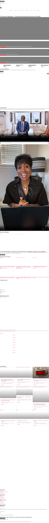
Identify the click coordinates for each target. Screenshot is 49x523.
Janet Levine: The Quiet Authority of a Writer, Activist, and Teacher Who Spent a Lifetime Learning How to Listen (8, 267)
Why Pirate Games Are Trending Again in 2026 (19, 336)
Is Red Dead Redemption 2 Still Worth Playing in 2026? (21, 341)
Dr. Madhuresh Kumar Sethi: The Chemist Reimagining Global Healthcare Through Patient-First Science (8, 277)
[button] (0, 28)
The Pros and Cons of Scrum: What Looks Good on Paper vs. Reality (8, 400)
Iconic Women (15, 10)
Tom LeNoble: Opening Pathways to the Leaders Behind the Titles (9, 54)
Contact (30, 10)
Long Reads (26, 10)
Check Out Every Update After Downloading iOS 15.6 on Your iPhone (32, 65)
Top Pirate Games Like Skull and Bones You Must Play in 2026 (21, 344)
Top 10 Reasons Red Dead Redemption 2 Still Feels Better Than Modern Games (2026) (25, 346)
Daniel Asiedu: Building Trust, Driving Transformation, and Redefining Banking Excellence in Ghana (40, 266)
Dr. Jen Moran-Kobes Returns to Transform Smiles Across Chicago (30, 363)
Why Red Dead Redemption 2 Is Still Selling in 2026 (5, 363)
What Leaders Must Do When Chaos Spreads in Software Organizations (40, 404)
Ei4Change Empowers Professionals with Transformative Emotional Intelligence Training (43, 364)
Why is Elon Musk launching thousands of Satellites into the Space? (7, 65)
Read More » (2, 404)
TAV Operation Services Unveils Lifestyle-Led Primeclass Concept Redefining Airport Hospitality (18, 364)
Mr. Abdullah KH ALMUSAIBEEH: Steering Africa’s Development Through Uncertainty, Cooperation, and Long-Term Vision (24, 267)
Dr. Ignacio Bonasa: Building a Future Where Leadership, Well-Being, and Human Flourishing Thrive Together (15, 62)
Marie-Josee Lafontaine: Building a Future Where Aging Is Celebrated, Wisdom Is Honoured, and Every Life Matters (16, 46)
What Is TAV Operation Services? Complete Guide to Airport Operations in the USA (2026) (8, 380)
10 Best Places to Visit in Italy (22, 420)
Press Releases (37, 10)
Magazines (11, 10)
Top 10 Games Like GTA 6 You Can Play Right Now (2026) (21, 349)
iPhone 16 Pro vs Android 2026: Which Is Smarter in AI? (21, 351)
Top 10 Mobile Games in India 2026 (18, 339)
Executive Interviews (21, 10)
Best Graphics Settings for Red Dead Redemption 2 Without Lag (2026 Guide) (24, 334)
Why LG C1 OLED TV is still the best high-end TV (19, 65)
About (33, 10)
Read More (14, 337)
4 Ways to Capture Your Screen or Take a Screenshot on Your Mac (45, 65)
